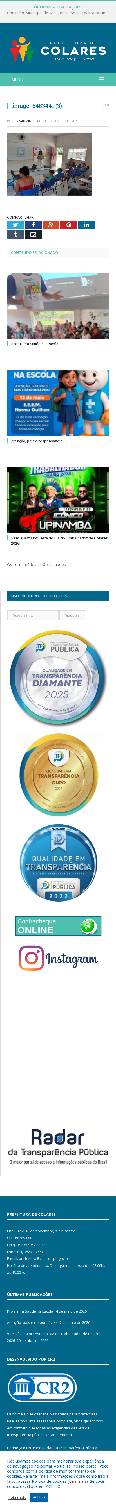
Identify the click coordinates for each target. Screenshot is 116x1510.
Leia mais (77, 1481)
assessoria (45, 1421)
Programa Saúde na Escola (34, 343)
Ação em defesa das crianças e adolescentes (56, 12)
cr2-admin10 (24, 121)
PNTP (30, 1447)
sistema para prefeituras (76, 1414)
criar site (41, 1414)
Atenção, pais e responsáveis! (37, 440)
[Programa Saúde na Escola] (58, 306)
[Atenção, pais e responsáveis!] (58, 403)
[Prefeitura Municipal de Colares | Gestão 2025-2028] (58, 49)
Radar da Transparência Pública (69, 1447)
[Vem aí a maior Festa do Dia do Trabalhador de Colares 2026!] (58, 500)
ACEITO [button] (39, 1497)
